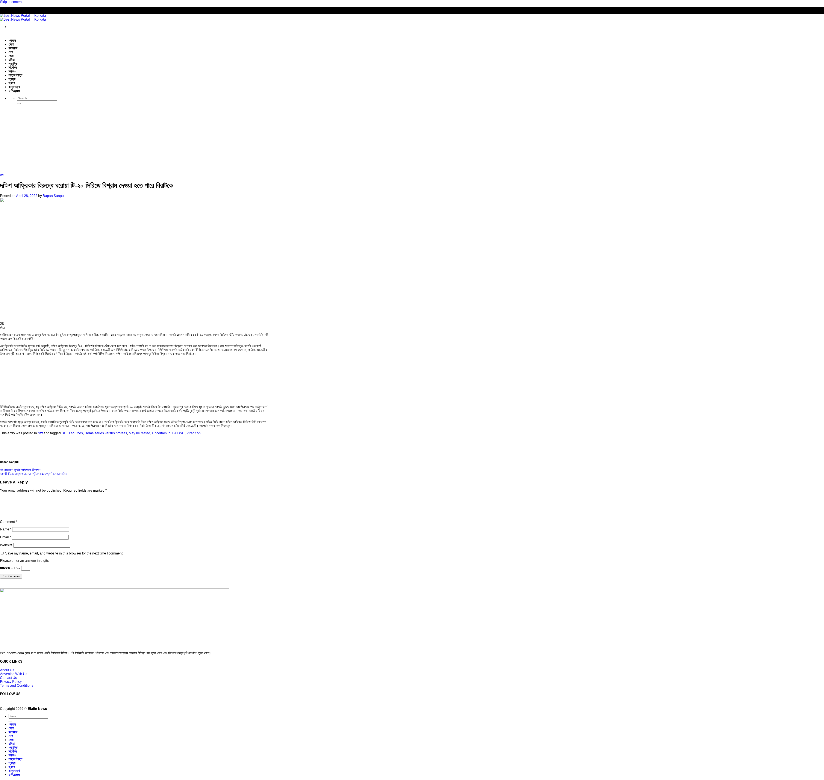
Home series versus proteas (106, 433)
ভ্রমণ (12, 83)
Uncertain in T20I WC (168, 433)
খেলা (11, 56)
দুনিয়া (12, 60)
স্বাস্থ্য (12, 79)
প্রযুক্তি (13, 63)
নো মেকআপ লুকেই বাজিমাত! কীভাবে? (20, 470)
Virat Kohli (194, 433)
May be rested (139, 433)
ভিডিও (12, 71)
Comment (8, 522)
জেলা (11, 44)
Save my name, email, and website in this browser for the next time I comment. (64, 553)
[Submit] (19, 103)
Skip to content (11, 2)
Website (6, 545)
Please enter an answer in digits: (25, 560)
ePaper (14, 90)
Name (5, 529)
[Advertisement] (412, 138)
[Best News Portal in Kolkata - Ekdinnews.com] (23, 17)
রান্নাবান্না (14, 87)
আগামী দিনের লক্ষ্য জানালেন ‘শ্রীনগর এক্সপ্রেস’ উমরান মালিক (33, 474)
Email (5, 537)
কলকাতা (13, 48)
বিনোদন (13, 67)
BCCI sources (72, 433)
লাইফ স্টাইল (15, 75)
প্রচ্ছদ (12, 40)
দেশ (11, 52)
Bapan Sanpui (54, 196)
